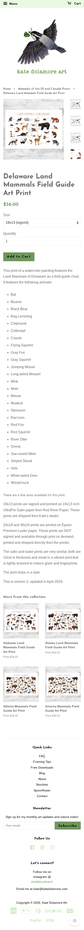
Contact (42, 796)
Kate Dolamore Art (54, 902)
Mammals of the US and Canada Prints (44, 89)
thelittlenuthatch (42, 881)
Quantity (9, 233)
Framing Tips (42, 761)
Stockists (42, 784)
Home (7, 89)
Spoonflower (42, 790)
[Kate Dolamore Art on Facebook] (32, 848)
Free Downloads (42, 767)
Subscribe (67, 826)
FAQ (42, 756)
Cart (77, 3)
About (42, 779)
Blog (42, 773)
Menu (12, 3)
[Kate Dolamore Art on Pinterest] (42, 848)
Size (6, 215)
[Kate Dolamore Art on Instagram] (52, 848)
